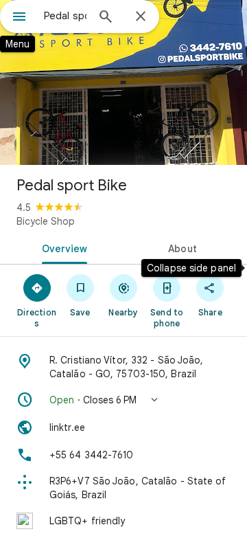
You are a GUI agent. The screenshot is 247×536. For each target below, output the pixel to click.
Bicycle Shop (45, 221)
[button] (123, 400)
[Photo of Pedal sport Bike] (123, 82)
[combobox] (65, 16)
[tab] (62, 247)
